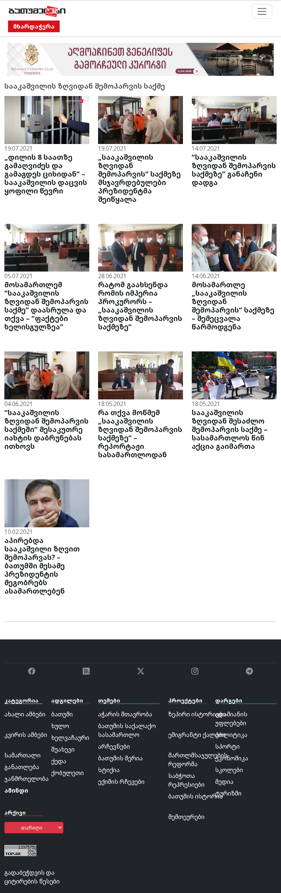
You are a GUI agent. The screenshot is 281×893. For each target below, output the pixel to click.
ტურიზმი (228, 793)
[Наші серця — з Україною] (37, 11)
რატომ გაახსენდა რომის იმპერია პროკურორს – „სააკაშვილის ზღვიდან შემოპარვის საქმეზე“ (140, 306)
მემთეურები (186, 817)
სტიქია (109, 770)
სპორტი (227, 746)
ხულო (60, 726)
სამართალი (22, 755)
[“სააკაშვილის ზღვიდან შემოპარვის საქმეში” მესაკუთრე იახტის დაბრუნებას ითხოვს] (46, 375)
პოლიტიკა (231, 735)
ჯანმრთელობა (26, 779)
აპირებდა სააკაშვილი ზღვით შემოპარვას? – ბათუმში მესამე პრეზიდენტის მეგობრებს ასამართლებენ (42, 565)
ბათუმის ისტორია (195, 796)
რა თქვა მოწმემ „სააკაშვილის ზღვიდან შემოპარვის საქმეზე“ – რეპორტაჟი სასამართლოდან (140, 433)
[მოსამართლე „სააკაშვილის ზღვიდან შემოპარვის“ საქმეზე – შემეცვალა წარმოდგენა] (234, 247)
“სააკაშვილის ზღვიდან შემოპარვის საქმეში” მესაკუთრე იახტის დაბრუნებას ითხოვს (46, 429)
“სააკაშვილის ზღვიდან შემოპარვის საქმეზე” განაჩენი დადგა (234, 169)
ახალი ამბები (24, 714)
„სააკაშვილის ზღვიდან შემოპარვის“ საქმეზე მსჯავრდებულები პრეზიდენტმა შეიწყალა (139, 178)
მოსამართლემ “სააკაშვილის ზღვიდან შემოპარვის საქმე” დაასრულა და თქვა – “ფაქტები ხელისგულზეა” (46, 306)
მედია (224, 782)
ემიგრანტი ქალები (196, 735)
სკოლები (229, 770)
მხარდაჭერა (34, 26)
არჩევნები (114, 746)
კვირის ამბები (25, 735)
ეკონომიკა (231, 758)
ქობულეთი (67, 773)
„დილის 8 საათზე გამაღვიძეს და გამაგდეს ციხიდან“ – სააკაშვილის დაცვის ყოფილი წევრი (45, 174)
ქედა (58, 761)
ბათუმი (62, 714)
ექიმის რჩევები (121, 782)
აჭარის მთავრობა (125, 714)
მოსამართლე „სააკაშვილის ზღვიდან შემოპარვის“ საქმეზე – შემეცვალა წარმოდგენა (233, 306)
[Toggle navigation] (262, 11)
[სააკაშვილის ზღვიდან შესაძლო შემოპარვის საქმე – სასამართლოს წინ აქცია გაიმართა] (234, 375)
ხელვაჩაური (70, 738)
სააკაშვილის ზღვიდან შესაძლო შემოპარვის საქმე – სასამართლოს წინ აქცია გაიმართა (229, 429)
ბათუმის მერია (120, 758)
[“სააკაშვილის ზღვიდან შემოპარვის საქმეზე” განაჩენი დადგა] (234, 119)
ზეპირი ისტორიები (197, 714)
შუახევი (63, 749)
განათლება (21, 767)
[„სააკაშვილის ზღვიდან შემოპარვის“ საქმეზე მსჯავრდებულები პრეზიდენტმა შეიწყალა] (140, 119)
